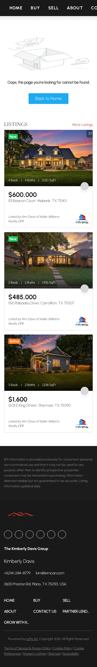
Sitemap (54, 653)
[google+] (62, 534)
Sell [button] (53, 7)
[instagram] (40, 534)
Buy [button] (35, 7)
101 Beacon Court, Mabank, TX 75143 (37, 200)
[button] (18, 600)
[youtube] (51, 534)
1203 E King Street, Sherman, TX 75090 (39, 405)
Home (16, 7)
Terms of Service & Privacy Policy (27, 648)
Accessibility (71, 653)
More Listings (82, 124)
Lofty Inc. (32, 639)
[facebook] (8, 534)
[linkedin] (19, 534)
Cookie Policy (62, 648)
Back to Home (48, 98)
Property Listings (34, 653)
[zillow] (30, 534)
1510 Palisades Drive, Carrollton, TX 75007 (41, 303)
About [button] (75, 7)
